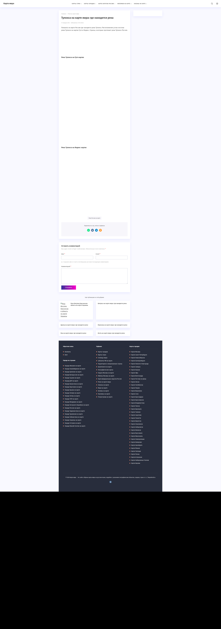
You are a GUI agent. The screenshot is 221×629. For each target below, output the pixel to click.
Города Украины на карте (73, 420)
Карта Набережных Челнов (140, 460)
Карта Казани (135, 370)
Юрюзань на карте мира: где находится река (112, 325)
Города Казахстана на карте (74, 384)
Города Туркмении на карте (74, 414)
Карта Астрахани (136, 457)
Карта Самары (135, 367)
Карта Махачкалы (137, 436)
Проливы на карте (104, 394)
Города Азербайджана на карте (75, 369)
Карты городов (103, 352)
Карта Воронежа (136, 391)
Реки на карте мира (104, 382)
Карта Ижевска (136, 430)
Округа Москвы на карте (106, 373)
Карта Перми (135, 388)
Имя (63, 254)
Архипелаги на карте (105, 367)
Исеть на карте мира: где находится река (111, 333)
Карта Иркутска (136, 421)
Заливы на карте (103, 391)
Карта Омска (135, 382)
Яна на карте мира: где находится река (73, 333)
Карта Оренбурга (136, 445)
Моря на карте (102, 388)
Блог (66, 355)
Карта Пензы (135, 454)
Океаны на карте (103, 385)
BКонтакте (110, 482)
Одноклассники (100, 230)
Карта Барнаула (136, 409)
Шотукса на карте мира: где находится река (112, 303)
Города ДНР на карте (71, 381)
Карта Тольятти (136, 418)
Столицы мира (102, 358)
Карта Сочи (134, 394)
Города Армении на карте (73, 372)
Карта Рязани (135, 448)
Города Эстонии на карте (73, 423)
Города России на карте (72, 408)
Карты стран (102, 355)
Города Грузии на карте (72, 378)
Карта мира (8, 3)
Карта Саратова (136, 415)
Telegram (96, 230)
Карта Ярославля (136, 433)
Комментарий (66, 266)
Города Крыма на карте (72, 390)
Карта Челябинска (137, 385)
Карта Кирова (135, 463)
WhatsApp (88, 230)
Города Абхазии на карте (73, 366)
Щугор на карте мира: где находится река (74, 325)
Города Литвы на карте (72, 396)
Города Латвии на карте (72, 393)
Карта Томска (135, 406)
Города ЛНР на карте (71, 399)
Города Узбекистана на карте (74, 417)
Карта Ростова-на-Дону (138, 379)
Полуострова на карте (105, 397)
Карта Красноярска (137, 400)
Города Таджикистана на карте (75, 411)
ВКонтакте (92, 230)
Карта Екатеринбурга (138, 361)
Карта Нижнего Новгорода (139, 364)
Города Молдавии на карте (73, 402)
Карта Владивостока (137, 403)
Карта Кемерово (136, 442)
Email (98, 254)
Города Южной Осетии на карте (75, 426)
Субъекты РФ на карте (105, 361)
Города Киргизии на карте (73, 387)
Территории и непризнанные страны (110, 364)
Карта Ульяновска (137, 424)
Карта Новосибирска (138, 358)
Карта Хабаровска (137, 427)
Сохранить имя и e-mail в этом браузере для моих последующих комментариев (86, 262)
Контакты (68, 352)
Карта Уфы (134, 373)
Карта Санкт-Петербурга (139, 355)
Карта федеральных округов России (110, 379)
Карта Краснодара (137, 397)
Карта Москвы (135, 352)
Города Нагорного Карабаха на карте (77, 405)
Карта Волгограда (137, 376)
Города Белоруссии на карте (74, 375)
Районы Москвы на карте (106, 376)
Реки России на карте (94, 218)
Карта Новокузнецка (137, 439)
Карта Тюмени (135, 412)
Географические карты (105, 370)
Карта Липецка (136, 451)
